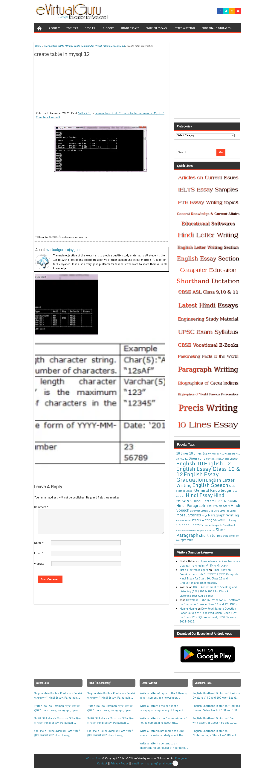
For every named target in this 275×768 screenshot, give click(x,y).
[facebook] (220, 11)
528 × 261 (84, 113)
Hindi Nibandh (226, 501)
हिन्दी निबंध (186, 540)
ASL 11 (184, 459)
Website (39, 564)
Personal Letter (183, 520)
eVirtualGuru (93, 758)
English (234, 459)
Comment (41, 507)
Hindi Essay (199, 495)
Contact (102, 763)
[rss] (232, 11)
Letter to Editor (228, 510)
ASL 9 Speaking (227, 453)
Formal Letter (184, 491)
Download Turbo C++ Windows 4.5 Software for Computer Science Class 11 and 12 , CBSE (210, 602)
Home (38, 46)
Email (38, 553)
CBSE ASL (90, 28)
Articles (215, 453)
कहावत (232, 536)
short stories (210, 535)
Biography (196, 458)
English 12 (217, 463)
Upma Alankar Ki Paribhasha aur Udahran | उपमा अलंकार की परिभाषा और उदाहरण (210, 563)
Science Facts (188, 525)
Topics (71, 28)
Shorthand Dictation (217, 28)
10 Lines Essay (200, 453)
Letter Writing (184, 28)
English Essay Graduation (197, 477)
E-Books (108, 28)
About (53, 28)
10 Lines (182, 453)
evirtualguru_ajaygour (63, 250)
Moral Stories (188, 515)
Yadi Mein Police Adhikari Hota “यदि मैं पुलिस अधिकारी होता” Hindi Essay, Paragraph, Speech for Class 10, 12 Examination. (57, 733)
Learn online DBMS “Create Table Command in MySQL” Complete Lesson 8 (84, 46)
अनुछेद (225, 536)
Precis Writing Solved (207, 520)
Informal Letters (199, 510)
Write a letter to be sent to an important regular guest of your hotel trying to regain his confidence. (163, 745)
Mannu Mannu (188, 608)
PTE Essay (229, 520)
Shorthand (229, 525)
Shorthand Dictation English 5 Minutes (195, 530)
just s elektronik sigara (194, 570)
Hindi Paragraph (190, 505)
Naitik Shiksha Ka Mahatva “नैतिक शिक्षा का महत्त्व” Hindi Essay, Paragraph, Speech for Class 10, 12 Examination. (57, 720)
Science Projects (211, 525)
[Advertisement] (101, 85)
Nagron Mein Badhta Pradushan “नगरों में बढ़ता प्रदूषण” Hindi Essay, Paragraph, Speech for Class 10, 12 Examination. (58, 695)
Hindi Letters (203, 501)
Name (39, 543)
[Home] (39, 27)
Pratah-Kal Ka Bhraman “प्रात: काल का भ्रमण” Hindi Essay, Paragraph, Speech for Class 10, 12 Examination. (57, 708)
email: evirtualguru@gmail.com (152, 763)
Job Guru (214, 510)
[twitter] (226, 11)
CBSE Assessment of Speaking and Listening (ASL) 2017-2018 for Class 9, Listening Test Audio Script (208, 591)
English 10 (189, 463)
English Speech (210, 485)
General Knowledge (212, 490)
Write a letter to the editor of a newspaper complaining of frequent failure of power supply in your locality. (161, 708)
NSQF (204, 515)
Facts (232, 486)
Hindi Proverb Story (218, 506)
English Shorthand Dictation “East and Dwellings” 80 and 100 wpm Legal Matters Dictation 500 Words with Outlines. (216, 695)
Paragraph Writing (223, 515)
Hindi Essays (130, 28)
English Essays (156, 28)
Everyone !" (182, 758)
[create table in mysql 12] (101, 149)
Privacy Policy (120, 763)
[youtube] (238, 11)
